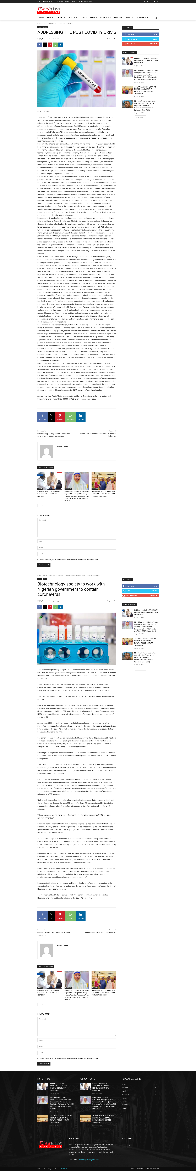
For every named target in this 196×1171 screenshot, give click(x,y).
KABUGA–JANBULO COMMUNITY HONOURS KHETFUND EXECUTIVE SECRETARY (48, 494)
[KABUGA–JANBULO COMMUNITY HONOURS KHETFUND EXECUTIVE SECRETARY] (49, 481)
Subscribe (153, 44)
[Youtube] (157, 1)
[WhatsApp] (55, 45)
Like (155, 34)
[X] (151, 1)
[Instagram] (148, 1)
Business (95, 488)
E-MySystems (65, 1169)
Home (39, 24)
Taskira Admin (47, 39)
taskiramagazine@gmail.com (88, 1159)
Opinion (45, 27)
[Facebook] (144, 1)
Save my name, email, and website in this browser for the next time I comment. (69, 559)
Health (40, 488)
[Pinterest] (50, 45)
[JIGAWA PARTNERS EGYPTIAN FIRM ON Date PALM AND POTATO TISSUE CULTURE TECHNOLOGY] (104, 481)
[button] (156, 17)
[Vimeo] (154, 1)
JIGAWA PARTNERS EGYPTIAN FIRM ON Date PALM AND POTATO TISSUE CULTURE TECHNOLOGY (103, 494)
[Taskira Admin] (38, 39)
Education (68, 488)
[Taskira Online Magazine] (55, 10)
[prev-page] (38, 505)
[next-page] (42, 505)
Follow (154, 39)
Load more (139, 117)
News (44, 24)
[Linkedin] (60, 45)
